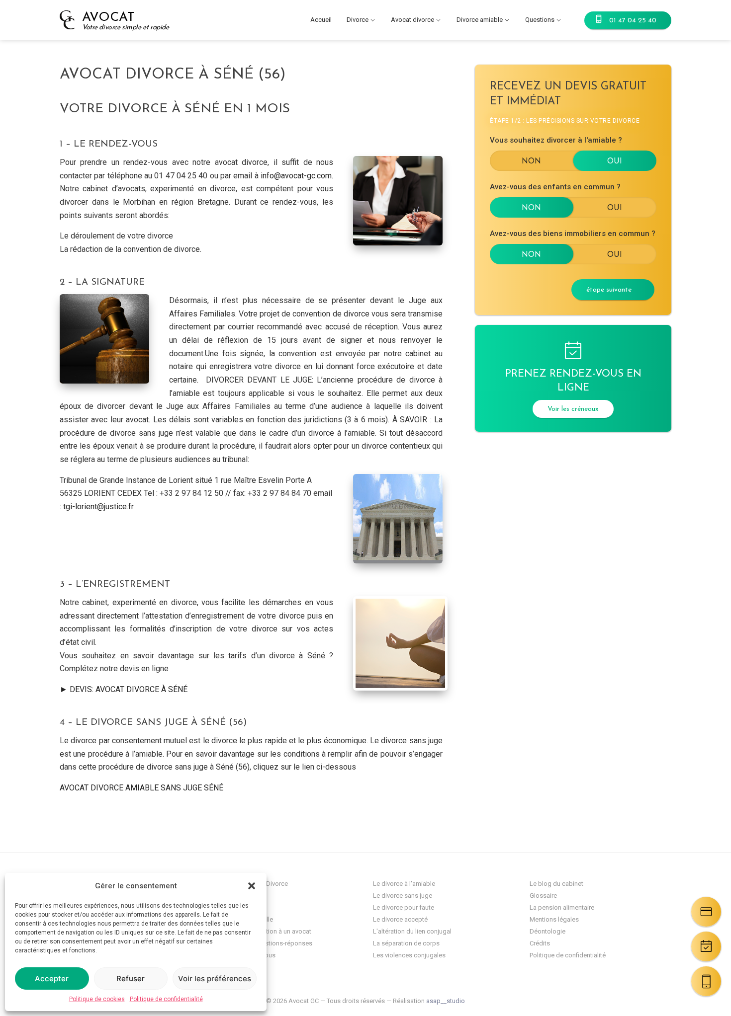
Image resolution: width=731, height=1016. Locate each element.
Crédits (540, 943)
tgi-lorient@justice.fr (98, 506)
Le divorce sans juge (402, 895)
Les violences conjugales (409, 955)
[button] (252, 886)
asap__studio (445, 1001)
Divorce (357, 19)
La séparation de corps (406, 943)
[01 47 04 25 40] (706, 981)
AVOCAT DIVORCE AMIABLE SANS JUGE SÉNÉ (141, 787)
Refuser (130, 978)
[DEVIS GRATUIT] (706, 912)
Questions (539, 19)
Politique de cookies (97, 999)
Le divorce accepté (400, 919)
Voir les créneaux (573, 409)
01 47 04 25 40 (632, 20)
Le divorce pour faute (403, 907)
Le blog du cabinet (556, 883)
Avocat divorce (412, 19)
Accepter (52, 978)
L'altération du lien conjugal (412, 931)
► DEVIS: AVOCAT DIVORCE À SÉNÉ (123, 689)
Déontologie (547, 931)
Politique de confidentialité (166, 999)
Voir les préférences (214, 978)
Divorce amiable (480, 19)
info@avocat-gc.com (296, 175)
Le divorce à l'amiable (404, 883)
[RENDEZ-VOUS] (706, 946)
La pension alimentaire (562, 907)
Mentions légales (554, 919)
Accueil (321, 19)
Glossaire (543, 895)
